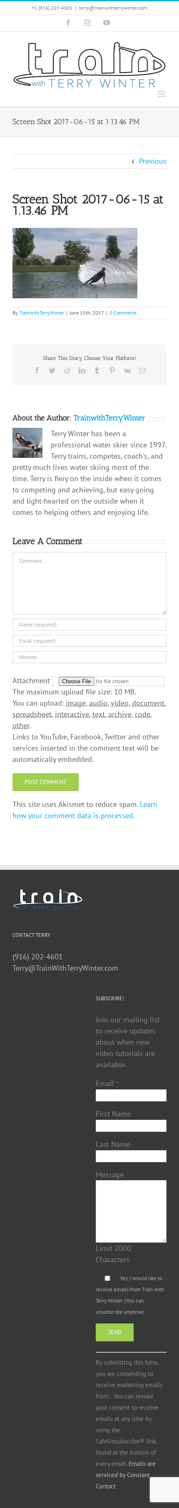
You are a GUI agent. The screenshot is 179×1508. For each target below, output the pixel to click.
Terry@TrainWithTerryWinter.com (65, 968)
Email (107, 1083)
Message (110, 1174)
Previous (153, 161)
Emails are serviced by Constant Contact (126, 1475)
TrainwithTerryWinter (41, 313)
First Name (113, 1114)
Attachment (32, 680)
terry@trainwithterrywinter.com (113, 8)
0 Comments (123, 313)
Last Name (113, 1144)
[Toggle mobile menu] (162, 94)
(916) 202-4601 (37, 956)
